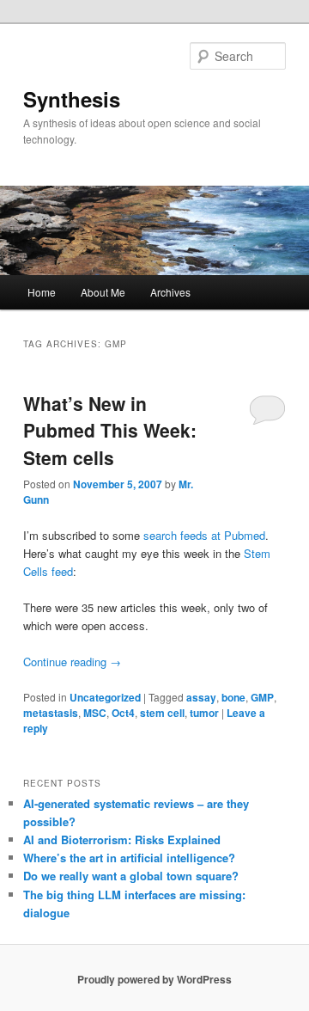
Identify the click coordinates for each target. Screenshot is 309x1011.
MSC (94, 712)
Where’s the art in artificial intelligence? (129, 857)
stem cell (162, 712)
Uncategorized (105, 697)
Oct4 (123, 712)
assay (201, 697)
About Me (103, 292)
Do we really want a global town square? (131, 875)
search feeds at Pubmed (204, 535)
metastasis (50, 712)
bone (233, 697)
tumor (204, 712)
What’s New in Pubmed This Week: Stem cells (110, 430)
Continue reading (72, 661)
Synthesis (71, 98)
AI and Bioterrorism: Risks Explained (122, 839)
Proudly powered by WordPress (154, 979)
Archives (170, 292)
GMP (262, 697)
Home (41, 292)
